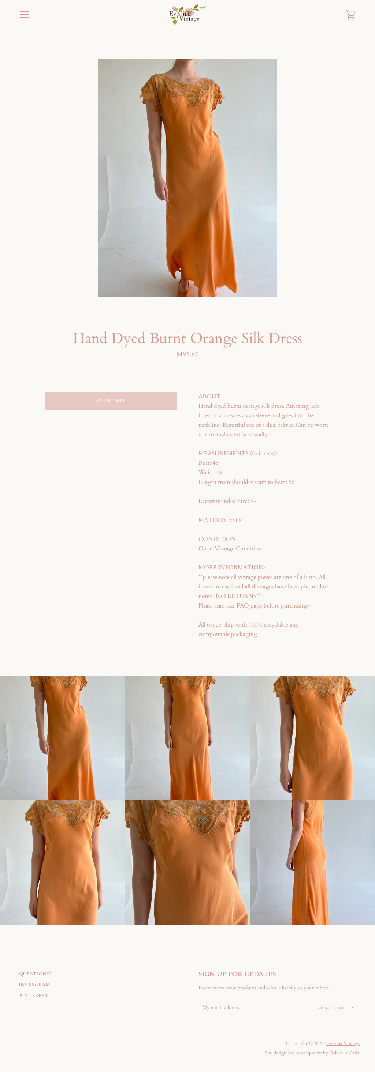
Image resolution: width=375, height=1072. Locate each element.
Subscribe (332, 1008)
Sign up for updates (237, 974)
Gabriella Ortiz (344, 1053)
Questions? (35, 974)
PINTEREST (33, 995)
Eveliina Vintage (343, 1043)
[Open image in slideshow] (187, 178)
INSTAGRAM (34, 985)
